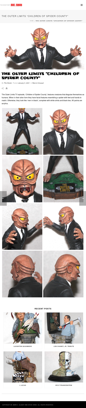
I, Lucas (22, 385)
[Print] (8, 88)
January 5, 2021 (24, 83)
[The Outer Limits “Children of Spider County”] (43, 47)
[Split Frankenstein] (64, 367)
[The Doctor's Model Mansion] (11, 5)
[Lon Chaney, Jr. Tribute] (64, 328)
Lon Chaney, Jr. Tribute (64, 346)
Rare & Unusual (38, 83)
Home (32, 21)
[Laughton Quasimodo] (22, 328)
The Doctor (8, 83)
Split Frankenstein (63, 385)
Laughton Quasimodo (23, 346)
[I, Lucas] (22, 367)
